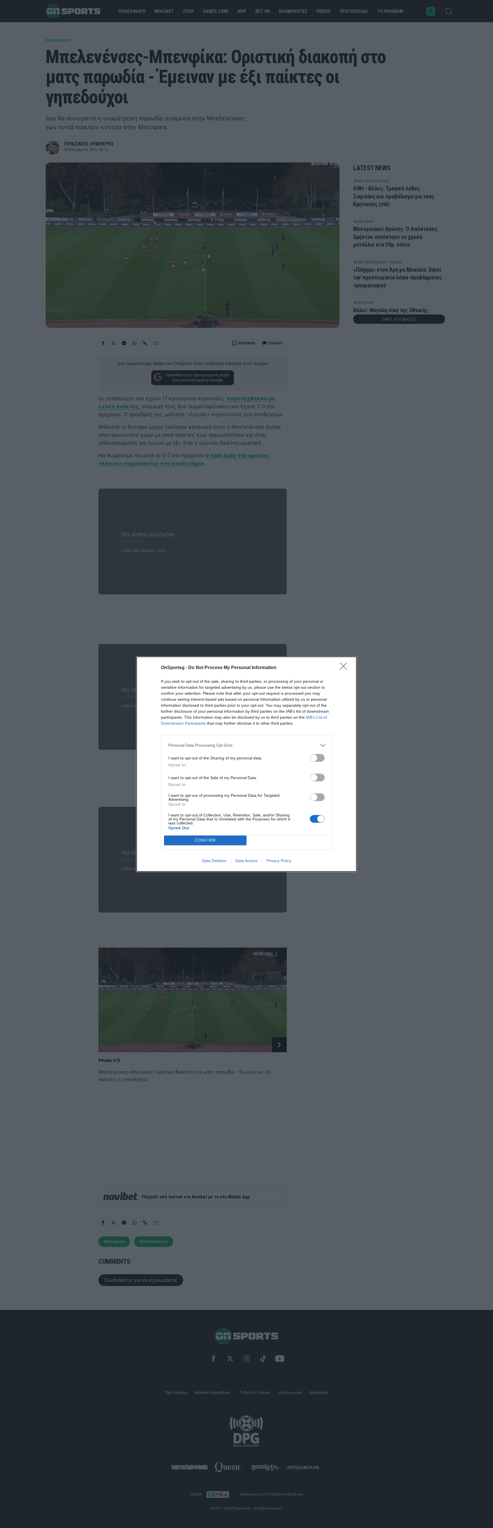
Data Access (246, 860)
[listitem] (246, 745)
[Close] (345, 668)
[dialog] (246, 764)
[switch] (317, 758)
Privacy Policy (278, 860)
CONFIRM (205, 840)
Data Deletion (214, 860)
